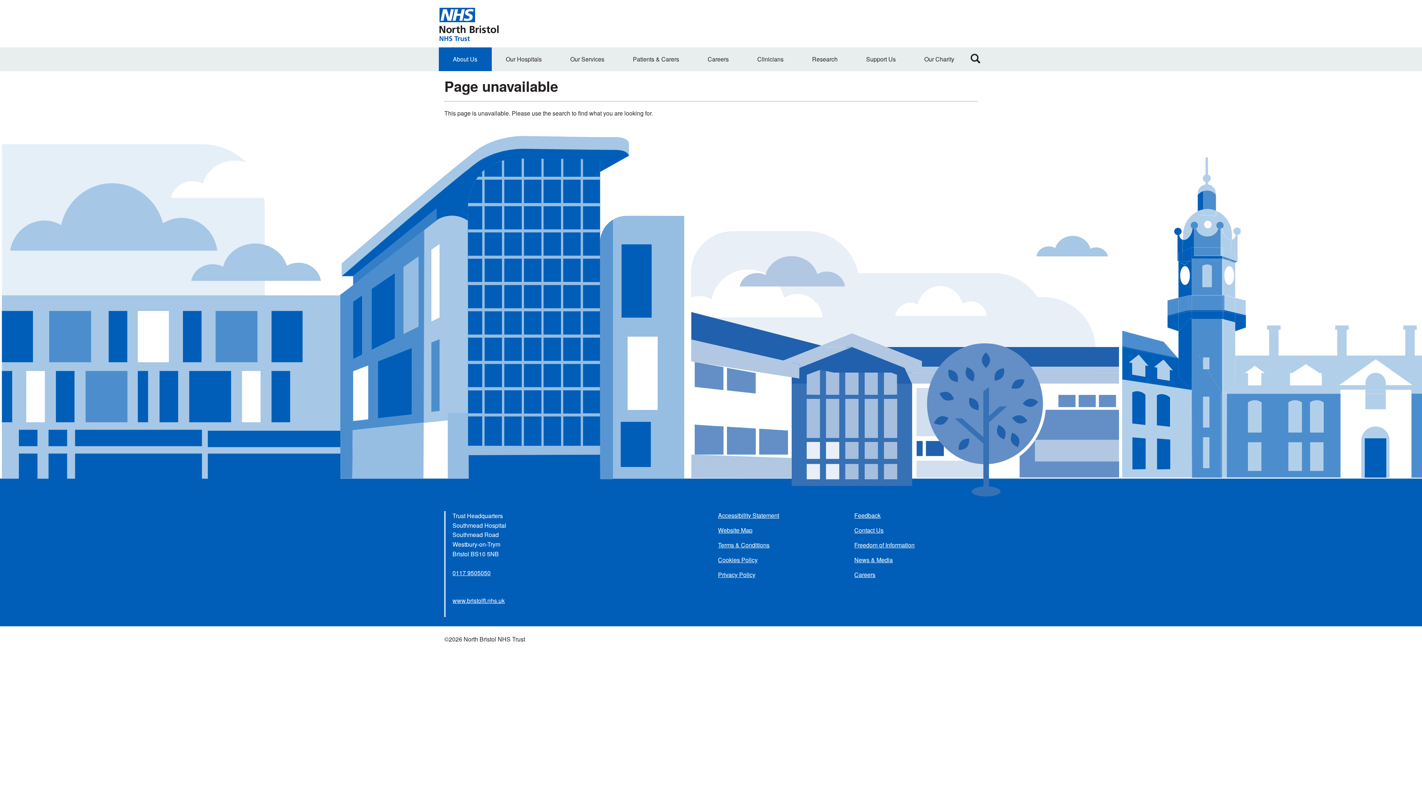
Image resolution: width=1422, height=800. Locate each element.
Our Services (587, 59)
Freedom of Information (884, 545)
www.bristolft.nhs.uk (479, 600)
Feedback (867, 515)
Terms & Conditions (744, 545)
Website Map (735, 530)
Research (825, 59)
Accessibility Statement (748, 515)
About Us (465, 59)
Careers (718, 59)
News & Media (873, 560)
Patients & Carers (656, 59)
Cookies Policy (738, 560)
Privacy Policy (736, 574)
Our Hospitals (524, 59)
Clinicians (770, 59)
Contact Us (869, 530)
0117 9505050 (472, 573)
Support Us (881, 59)
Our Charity (939, 59)
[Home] (469, 23)
